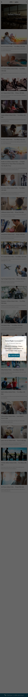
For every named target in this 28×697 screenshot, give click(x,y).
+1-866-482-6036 (14, 355)
